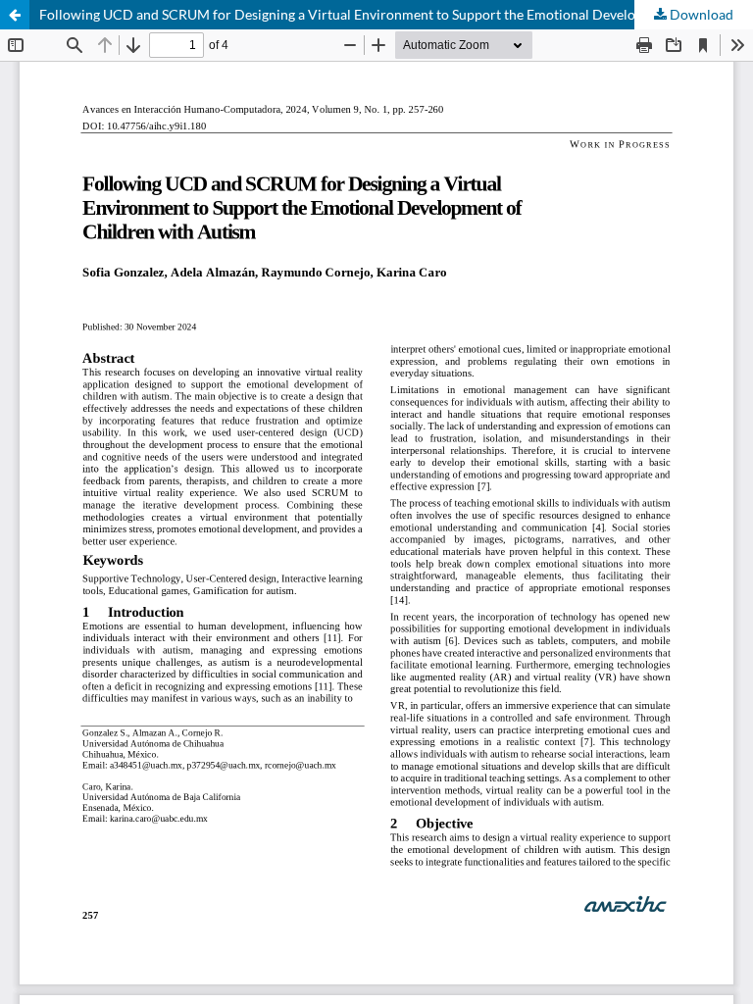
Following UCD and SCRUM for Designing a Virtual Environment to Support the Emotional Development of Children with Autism (396, 14)
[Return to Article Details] (14, 14)
